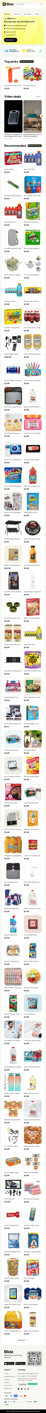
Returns (6, 1382)
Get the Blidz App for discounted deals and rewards (23, 1411)
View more (21, 1340)
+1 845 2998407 (32, 1376)
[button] (13, 77)
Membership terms (9, 1376)
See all (38, 96)
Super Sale (27, 14)
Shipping (7, 1379)
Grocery (17, 14)
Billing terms (8, 1388)
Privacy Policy (8, 1385)
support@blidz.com (32, 1373)
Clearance (38, 14)
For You (7, 14)
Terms (6, 1373)
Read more (9, 40)
